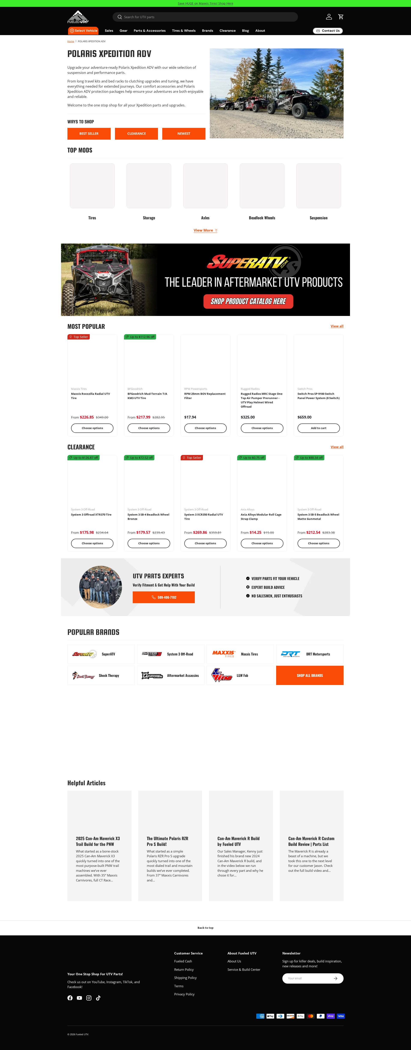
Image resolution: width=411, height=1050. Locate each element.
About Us (234, 961)
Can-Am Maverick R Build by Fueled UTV (238, 841)
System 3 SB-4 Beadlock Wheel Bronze (148, 517)
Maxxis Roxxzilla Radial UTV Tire (90, 396)
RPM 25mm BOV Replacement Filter (205, 396)
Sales (109, 30)
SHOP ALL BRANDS (310, 675)
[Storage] (149, 186)
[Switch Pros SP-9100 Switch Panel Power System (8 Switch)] (319, 362)
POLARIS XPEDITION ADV (92, 41)
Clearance (228, 30)
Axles (205, 217)
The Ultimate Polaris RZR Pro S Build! (167, 841)
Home (70, 41)
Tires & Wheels (184, 30)
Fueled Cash (183, 961)
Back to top (205, 928)
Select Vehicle (86, 30)
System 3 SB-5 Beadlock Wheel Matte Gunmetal (318, 517)
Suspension (319, 217)
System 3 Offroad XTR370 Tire (91, 514)
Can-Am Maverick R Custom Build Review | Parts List (311, 841)
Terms (178, 986)
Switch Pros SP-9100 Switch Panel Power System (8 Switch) (319, 396)
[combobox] (205, 17)
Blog (245, 30)
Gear (123, 30)
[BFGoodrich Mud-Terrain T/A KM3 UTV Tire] (149, 362)
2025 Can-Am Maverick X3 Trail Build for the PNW (98, 841)
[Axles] (205, 186)
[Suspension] (318, 186)
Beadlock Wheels (262, 217)
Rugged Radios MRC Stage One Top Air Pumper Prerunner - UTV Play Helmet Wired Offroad (262, 400)
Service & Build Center (244, 969)
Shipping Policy (185, 977)
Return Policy (184, 969)
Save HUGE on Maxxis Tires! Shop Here (205, 3)
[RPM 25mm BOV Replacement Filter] (205, 362)
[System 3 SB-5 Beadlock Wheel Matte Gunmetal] (319, 483)
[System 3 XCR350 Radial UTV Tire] (205, 483)
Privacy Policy (184, 994)
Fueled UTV (82, 1034)
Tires (92, 217)
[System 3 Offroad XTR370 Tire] (92, 483)
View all (337, 326)
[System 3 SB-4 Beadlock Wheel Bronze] (149, 483)
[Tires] (92, 186)
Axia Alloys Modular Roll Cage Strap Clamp (261, 517)
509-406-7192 (167, 597)
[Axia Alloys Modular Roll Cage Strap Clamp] (262, 483)
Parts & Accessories (150, 30)
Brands (207, 30)
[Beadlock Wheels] (262, 186)
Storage (149, 217)
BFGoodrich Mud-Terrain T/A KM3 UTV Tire (147, 396)
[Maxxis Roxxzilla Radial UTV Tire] (92, 362)
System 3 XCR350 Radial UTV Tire (203, 517)
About (260, 30)
